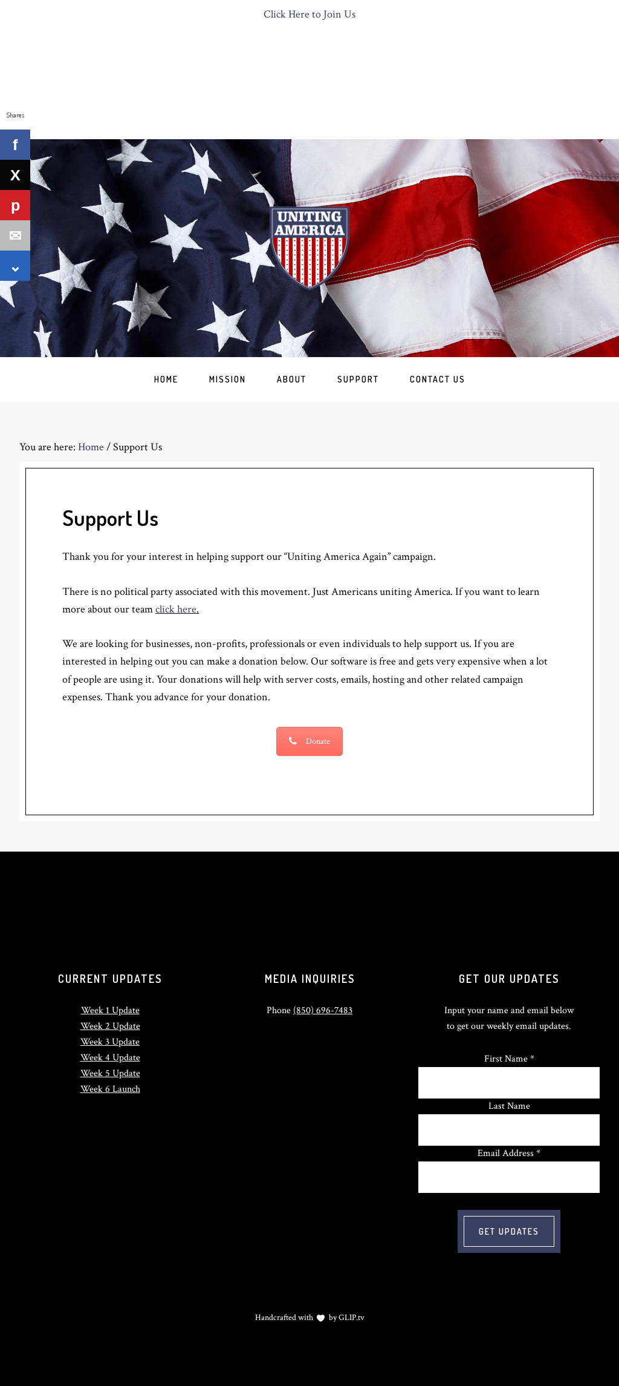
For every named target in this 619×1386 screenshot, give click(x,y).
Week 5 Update (110, 1073)
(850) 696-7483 (322, 1010)
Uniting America (309, 248)
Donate (318, 741)
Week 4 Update (110, 1057)
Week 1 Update (110, 1010)
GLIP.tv (352, 1317)
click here (175, 609)
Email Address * (509, 1153)
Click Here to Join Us (309, 14)
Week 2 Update (110, 1026)
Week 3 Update (110, 1042)
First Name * (509, 1059)
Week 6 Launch (110, 1089)
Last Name (509, 1106)
